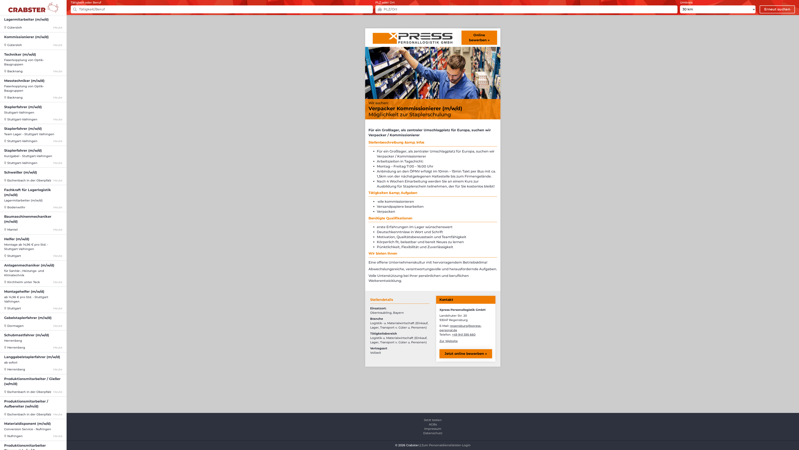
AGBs (433, 424)
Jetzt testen (433, 420)
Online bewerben (478, 37)
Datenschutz (432, 433)
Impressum (432, 429)
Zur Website (448, 341)
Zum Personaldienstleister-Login (446, 445)
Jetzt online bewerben (465, 354)
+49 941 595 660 (463, 334)
